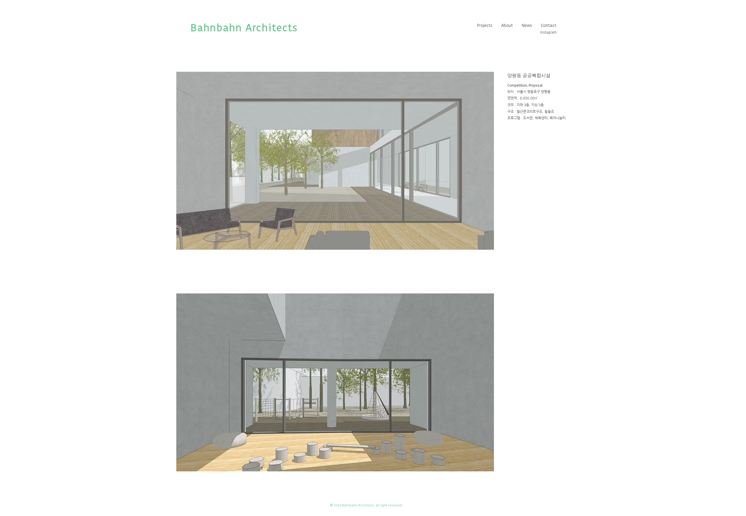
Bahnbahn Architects (244, 27)
